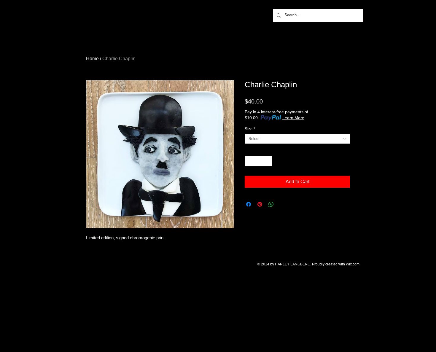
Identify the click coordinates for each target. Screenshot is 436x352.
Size (250, 129)
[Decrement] (249, 161)
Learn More (293, 117)
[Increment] (267, 161)
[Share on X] (282, 204)
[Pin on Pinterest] (259, 204)
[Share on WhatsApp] (271, 204)
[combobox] (297, 139)
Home (92, 58)
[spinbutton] (258, 161)
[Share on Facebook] (248, 204)
